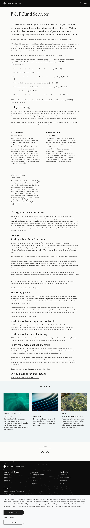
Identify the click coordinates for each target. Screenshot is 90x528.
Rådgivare (34, 483)
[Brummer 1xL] (16, 402)
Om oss (64, 413)
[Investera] (45, 402)
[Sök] (80, 3)
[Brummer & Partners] (12, 3)
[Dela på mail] (47, 452)
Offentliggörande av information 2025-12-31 (25, 377)
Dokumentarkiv (64, 474)
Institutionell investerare (38, 474)
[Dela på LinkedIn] (42, 452)
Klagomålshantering (59, 340)
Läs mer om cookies (76, 506)
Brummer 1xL (7, 474)
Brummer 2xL (7, 480)
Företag (34, 477)
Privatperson (35, 480)
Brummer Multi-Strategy (13, 413)
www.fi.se (62, 55)
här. (70, 39)
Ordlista (62, 483)
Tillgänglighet (63, 480)
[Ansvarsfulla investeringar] (74, 402)
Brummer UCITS (8, 477)
